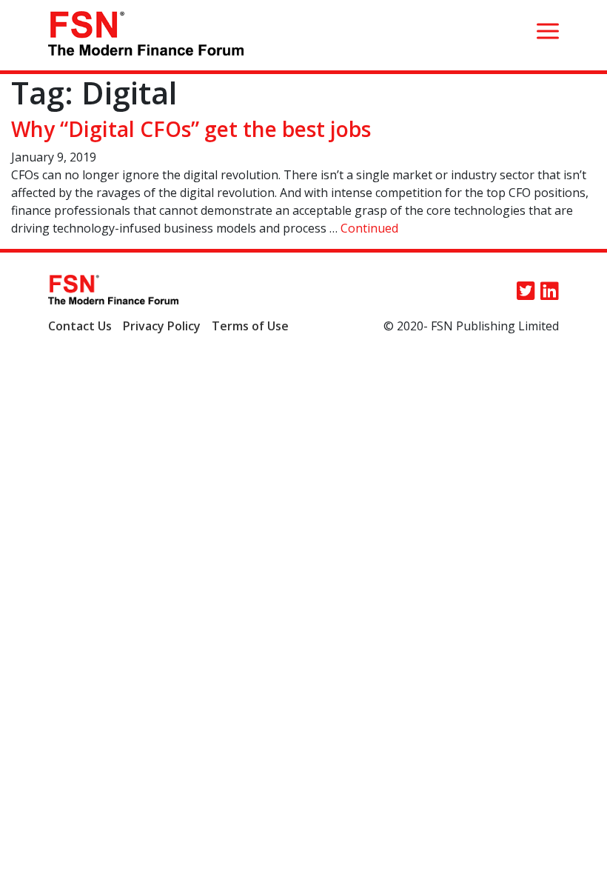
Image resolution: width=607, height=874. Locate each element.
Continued (369, 228)
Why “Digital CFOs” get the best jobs (191, 129)
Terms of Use (250, 326)
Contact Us (80, 326)
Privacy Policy (162, 326)
